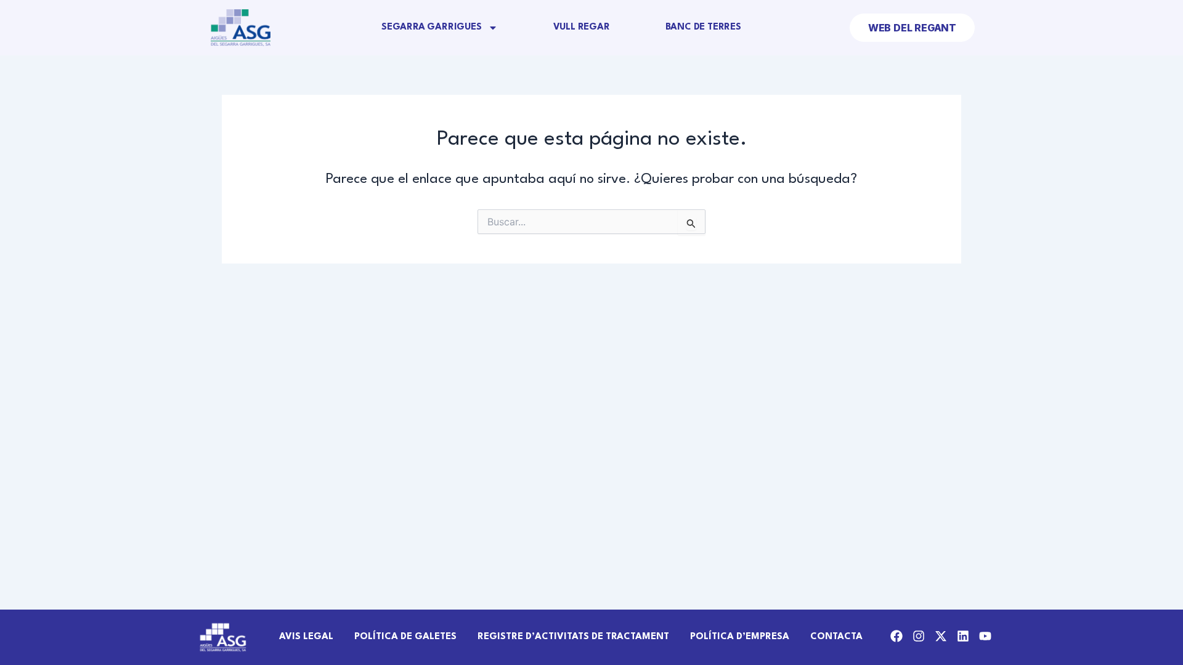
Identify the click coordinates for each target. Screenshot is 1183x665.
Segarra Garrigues (431, 27)
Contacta (836, 637)
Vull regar (581, 27)
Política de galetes (405, 637)
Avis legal (306, 637)
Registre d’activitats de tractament (573, 637)
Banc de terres (703, 27)
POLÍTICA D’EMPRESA (739, 637)
